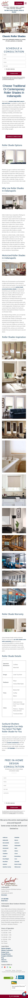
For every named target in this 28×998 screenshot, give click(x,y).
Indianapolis (17, 845)
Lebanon (5, 864)
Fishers (16, 851)
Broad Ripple (6, 859)
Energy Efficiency (5, 954)
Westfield (5, 861)
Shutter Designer (6, 948)
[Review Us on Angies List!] (8, 978)
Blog (2, 958)
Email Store (4, 900)
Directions (4, 895)
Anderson (5, 837)
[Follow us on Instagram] (7, 967)
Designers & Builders (7, 956)
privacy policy (11, 79)
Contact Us (4, 961)
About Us (3, 959)
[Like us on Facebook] (2, 967)
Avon (16, 859)
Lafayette (5, 845)
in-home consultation (13, 742)
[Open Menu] (25, 3)
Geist (16, 848)
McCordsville (6, 842)
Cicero (16, 853)
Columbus (5, 853)
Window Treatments (7, 950)
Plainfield (17, 837)
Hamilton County (7, 867)
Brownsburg (17, 856)
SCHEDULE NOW (14, 73)
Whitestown (18, 867)
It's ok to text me (10, 69)
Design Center (5, 952)
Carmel (4, 856)
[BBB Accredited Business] (19, 977)
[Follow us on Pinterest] (4, 967)
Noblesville (5, 840)
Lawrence (17, 842)
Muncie (16, 840)
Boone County (18, 864)
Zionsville (17, 861)
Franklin (5, 851)
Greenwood (5, 848)
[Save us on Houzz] (10, 967)
